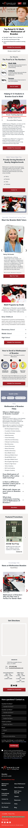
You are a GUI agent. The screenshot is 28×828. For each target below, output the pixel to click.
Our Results (5, 807)
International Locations (5, 794)
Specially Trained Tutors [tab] (11, 117)
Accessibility (4, 813)
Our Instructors (6, 803)
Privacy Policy (23, 741)
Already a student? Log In (14, 51)
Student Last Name (6, 721)
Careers (16, 796)
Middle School (7, 333)
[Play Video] (3, 112)
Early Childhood (7, 317)
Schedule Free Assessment (14, 47)
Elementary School (8, 329)
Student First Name (6, 715)
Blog (15, 807)
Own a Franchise (19, 787)
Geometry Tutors (20, 397)
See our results (14, 86)
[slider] (12, 112)
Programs (4, 789)
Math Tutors (17, 792)
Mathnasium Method (5, 784)
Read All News (14, 567)
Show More (14, 507)
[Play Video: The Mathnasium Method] (14, 105)
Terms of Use (15, 741)
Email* (3, 733)
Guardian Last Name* (7, 709)
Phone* (3, 727)
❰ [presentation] (2, 250)
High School (6, 337)
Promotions (11, 397)
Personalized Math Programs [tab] (12, 120)
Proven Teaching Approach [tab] (12, 115)
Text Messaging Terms (17, 757)
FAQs (15, 804)
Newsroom (17, 800)
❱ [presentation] (26, 250)
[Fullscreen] (25, 112)
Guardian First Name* (7, 703)
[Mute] (20, 112)
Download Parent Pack (8, 779)
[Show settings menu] (22, 112)
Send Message (14, 745)
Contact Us (5, 799)
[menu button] (19, 3)
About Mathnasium (19, 783)
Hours (3, 397)
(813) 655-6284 (6, 776)
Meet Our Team (14, 276)
